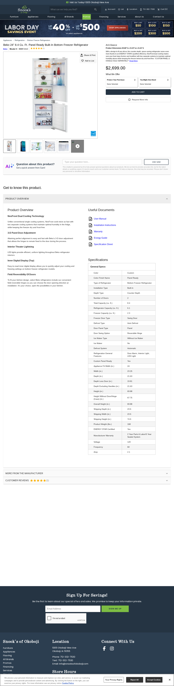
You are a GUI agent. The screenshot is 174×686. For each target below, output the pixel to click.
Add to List (89, 61)
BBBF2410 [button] (23, 49)
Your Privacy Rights (113, 680)
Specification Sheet (103, 244)
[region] (87, 680)
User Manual (100, 219)
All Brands (69, 16)
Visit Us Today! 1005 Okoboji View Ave (89, 2)
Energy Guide (100, 238)
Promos (86, 16)
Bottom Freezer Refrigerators (38, 40)
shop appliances (117, 28)
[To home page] (24, 9)
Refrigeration (20, 40)
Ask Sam (156, 162)
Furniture (14, 16)
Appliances (33, 16)
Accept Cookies (154, 680)
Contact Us (158, 16)
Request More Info (140, 100)
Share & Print (89, 55)
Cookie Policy (68, 683)
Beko (5, 49)
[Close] (170, 680)
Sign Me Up (115, 609)
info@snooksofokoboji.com (73, 664)
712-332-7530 (67, 657)
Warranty (98, 231)
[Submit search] (95, 9)
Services (122, 16)
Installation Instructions (105, 225)
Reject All (134, 680)
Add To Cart (138, 92)
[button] (106, 9)
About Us (139, 16)
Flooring (51, 16)
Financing (103, 16)
